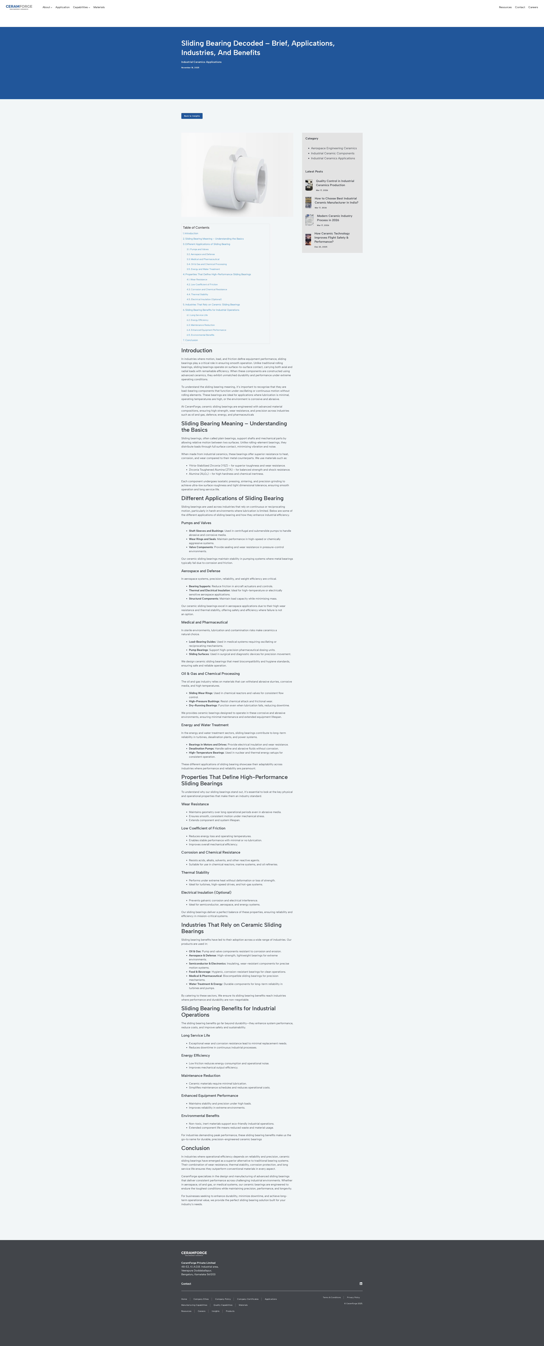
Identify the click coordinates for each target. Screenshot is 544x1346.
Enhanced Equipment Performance (208, 330)
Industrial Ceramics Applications (201, 62)
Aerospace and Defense (203, 254)
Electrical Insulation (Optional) (206, 299)
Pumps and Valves (199, 249)
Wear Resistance (198, 279)
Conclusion (191, 340)
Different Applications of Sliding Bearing (207, 244)
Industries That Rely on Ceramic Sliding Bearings (212, 304)
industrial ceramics (215, 454)
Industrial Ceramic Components (332, 153)
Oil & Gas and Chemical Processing (209, 264)
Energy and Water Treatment (205, 269)
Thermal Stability (199, 294)
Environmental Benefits (202, 335)
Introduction (191, 233)
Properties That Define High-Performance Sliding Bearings (218, 274)
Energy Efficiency (199, 320)
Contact (186, 1283)
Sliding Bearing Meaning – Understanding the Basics (214, 238)
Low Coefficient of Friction (204, 284)
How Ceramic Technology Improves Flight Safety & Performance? (332, 237)
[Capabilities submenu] (89, 7)
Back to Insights (192, 116)
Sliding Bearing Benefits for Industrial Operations (212, 309)
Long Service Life (199, 315)
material (277, 406)
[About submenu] (51, 7)
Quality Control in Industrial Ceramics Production (335, 183)
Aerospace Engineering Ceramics (334, 148)
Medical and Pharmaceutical (205, 259)
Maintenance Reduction (203, 325)
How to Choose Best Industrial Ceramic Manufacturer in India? (336, 200)
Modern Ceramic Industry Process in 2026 (334, 218)
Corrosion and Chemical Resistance (209, 289)
